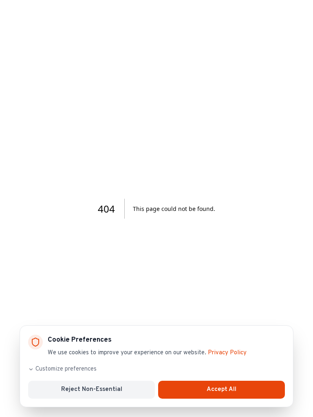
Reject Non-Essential (91, 389)
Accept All (221, 389)
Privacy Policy (227, 353)
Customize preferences (66, 369)
